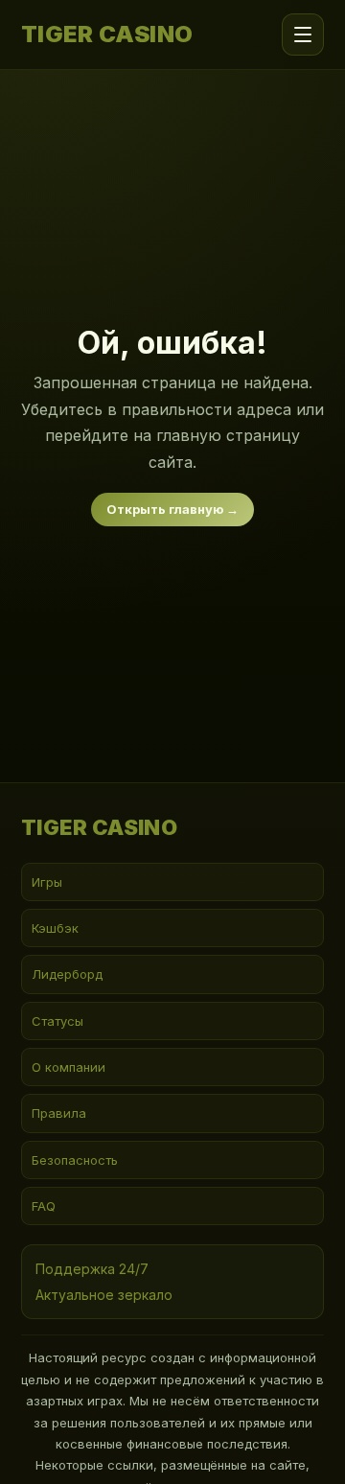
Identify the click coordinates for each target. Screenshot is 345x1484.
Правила (59, 1113)
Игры (47, 882)
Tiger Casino (107, 34)
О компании (68, 1067)
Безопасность (75, 1160)
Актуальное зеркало (103, 1295)
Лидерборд (67, 974)
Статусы (57, 1021)
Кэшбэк (55, 928)
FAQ (44, 1206)
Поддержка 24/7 (92, 1269)
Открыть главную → (172, 509)
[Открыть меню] (303, 34)
